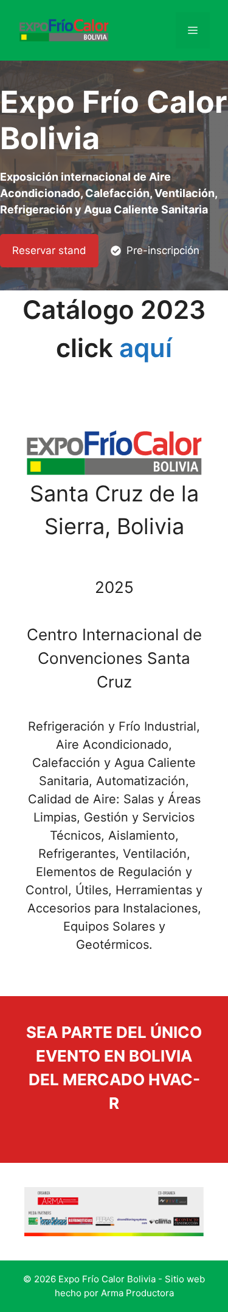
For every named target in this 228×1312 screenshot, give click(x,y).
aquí (145, 347)
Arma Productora (137, 1293)
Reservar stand (49, 250)
